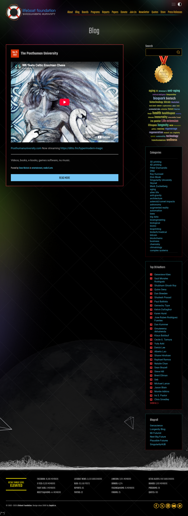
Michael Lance (161, 383)
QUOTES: (152, 492)
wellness (171, 140)
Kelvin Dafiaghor (163, 309)
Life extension (170, 121)
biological (155, 223)
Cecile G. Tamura (163, 339)
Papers (115, 12)
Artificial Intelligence (159, 95)
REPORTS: (78, 488)
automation (156, 210)
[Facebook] (156, 505)
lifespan (152, 125)
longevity (163, 125)
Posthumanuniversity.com (26, 148)
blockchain (175, 102)
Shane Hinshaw (162, 355)
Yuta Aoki (159, 343)
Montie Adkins (161, 391)
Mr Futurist (155, 433)
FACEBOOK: (41, 479)
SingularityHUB (158, 444)
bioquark (159, 98)
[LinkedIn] (168, 505)
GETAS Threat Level (16, 485)
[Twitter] (162, 505)
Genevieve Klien (162, 274)
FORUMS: (114, 492)
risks (171, 133)
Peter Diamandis (158, 167)
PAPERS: (77, 492)
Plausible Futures (159, 440)
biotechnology (156, 102)
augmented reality (159, 207)
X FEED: (40, 484)
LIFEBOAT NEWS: (80, 479)
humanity (178, 114)
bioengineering (157, 219)
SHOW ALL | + (154, 403)
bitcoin (167, 102)
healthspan (168, 113)
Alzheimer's (163, 91)
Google (150, 114)
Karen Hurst (160, 313)
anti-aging (174, 91)
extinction (164, 109)
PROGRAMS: (153, 488)
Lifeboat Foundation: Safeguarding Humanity (31, 12)
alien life (154, 192)
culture (174, 106)
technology (172, 136)
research (166, 133)
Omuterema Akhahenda (160, 330)
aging (152, 91)
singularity (176, 133)
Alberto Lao (160, 351)
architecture (156, 198)
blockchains (156, 238)
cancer (159, 106)
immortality (160, 117)
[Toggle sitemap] (174, 4)
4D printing (155, 164)
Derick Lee (159, 347)
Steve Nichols (24, 168)
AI (157, 91)
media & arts (48, 168)
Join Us (133, 12)
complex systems (159, 250)
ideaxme (151, 118)
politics (154, 129)
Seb (156, 379)
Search (178, 52)
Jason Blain (160, 387)
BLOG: (76, 484)
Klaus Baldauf (161, 335)
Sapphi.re (52, 505)
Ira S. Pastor (160, 395)
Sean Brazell (160, 367)
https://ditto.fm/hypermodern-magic (82, 148)
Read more (64, 177)
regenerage (171, 128)
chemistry (155, 244)
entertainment (37, 168)
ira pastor (155, 121)
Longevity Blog (157, 429)
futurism (177, 109)
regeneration (156, 132)
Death (178, 106)
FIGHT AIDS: (41, 488)
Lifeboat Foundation (24, 505)
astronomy (155, 204)
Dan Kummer (161, 324)
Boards (85, 12)
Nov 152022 (14, 53)
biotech (171, 98)
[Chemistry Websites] (163, 70)
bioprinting (155, 229)
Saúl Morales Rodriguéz (161, 280)
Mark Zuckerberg (158, 186)
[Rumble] (179, 505)
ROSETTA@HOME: (44, 492)
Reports (105, 12)
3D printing (155, 161)
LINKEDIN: (115, 479)
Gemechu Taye (162, 305)
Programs (95, 12)
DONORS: (114, 484)
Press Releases (175, 12)
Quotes (155, 12)
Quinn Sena (160, 289)
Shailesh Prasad (162, 297)
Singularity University (161, 180)
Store (163, 12)
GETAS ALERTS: (154, 479)
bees (152, 213)
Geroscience (156, 425)
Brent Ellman (161, 375)
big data (154, 216)
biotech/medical (158, 232)
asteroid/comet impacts (162, 201)
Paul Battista (161, 301)
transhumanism (159, 140)
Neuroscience (177, 126)
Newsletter (144, 12)
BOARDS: (152, 484)
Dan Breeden (161, 293)
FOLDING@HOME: (118, 488)
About (70, 12)
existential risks (154, 109)
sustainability (160, 137)
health (156, 113)
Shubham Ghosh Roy (165, 285)
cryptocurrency (167, 106)
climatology (156, 247)
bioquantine (171, 94)
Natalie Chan (161, 363)
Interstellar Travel (174, 118)
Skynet (153, 183)
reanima (160, 129)
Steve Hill (159, 371)
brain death (152, 106)
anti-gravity (156, 195)
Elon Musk (155, 177)
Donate (124, 12)
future (170, 109)
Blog (77, 12)
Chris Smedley (161, 399)
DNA (152, 171)
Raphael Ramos (162, 359)
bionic (153, 226)
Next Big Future (158, 436)
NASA (171, 125)
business (154, 241)
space (153, 136)
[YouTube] (174, 505)
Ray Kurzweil (156, 174)
